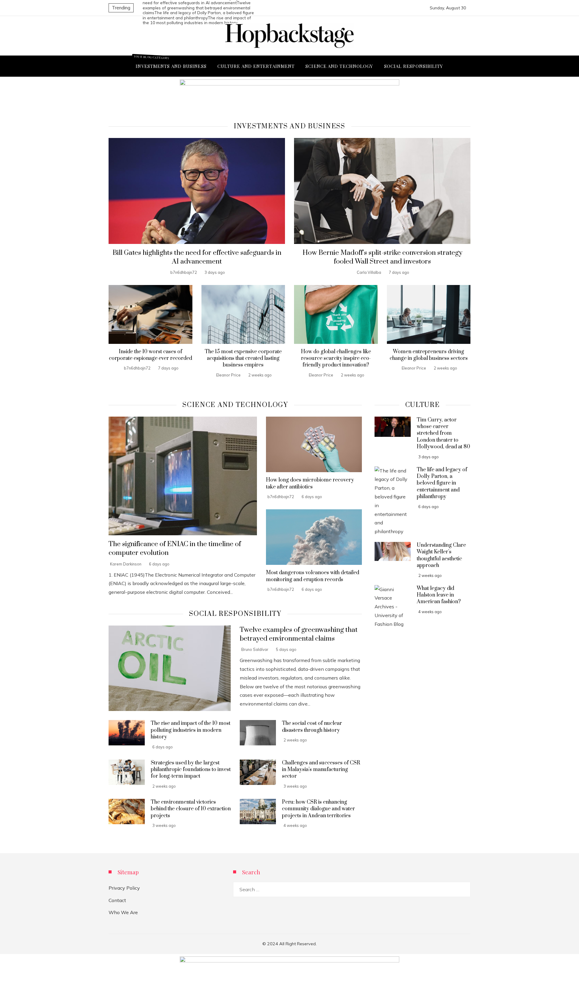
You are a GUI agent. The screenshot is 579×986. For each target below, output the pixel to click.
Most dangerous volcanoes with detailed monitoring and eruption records (312, 576)
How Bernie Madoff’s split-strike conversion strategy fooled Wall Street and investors (382, 257)
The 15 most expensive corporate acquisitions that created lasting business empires (243, 358)
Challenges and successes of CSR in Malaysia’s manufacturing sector (321, 770)
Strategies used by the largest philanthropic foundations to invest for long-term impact (191, 770)
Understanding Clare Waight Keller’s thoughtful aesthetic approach (441, 555)
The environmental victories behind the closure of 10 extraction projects (191, 809)
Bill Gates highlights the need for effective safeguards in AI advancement (196, 257)
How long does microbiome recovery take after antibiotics (310, 483)
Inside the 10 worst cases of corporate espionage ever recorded (150, 355)
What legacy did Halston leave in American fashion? (439, 595)
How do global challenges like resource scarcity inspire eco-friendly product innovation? (336, 358)
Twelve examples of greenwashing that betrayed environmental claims (197, 7)
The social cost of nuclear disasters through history (312, 726)
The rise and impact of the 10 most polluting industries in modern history (190, 730)
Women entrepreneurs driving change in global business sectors (429, 355)
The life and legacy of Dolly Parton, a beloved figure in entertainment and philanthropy (198, 15)
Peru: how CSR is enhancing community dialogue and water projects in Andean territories (318, 809)
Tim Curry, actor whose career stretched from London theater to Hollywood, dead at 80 (443, 433)
